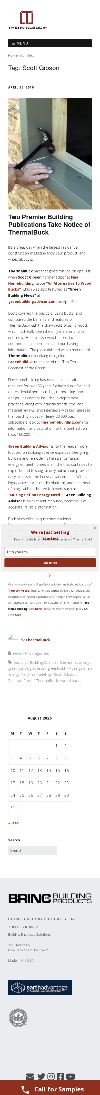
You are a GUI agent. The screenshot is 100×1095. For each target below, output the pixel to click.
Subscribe (50, 563)
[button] (50, 535)
